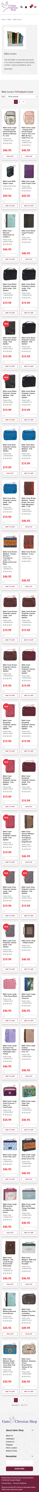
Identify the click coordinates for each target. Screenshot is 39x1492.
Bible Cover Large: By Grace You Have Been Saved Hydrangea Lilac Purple (10, 1050)
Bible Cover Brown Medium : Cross (29, 553)
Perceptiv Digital (14, 1480)
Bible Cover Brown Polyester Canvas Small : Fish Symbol (10, 668)
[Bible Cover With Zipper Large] (10, 171)
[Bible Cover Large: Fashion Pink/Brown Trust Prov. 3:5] (29, 1036)
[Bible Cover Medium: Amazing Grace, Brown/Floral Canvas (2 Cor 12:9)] (29, 1349)
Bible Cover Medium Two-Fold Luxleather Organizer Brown (28, 1312)
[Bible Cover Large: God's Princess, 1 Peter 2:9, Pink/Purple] (10, 1091)
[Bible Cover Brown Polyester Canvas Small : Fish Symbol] (10, 655)
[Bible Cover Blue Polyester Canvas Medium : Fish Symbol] (29, 435)
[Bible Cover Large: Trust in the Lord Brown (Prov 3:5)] (29, 1145)
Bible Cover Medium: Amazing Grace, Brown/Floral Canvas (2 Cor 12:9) (28, 1364)
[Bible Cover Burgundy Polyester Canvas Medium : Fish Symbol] (29, 710)
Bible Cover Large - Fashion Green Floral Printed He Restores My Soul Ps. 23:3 (10, 132)
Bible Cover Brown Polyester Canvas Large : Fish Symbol (10, 615)
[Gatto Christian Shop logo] (10, 7)
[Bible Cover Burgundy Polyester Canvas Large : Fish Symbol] (29, 655)
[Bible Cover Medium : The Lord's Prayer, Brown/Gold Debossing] (10, 1248)
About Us (9, 1436)
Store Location (11, 1448)
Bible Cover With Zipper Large (9, 182)
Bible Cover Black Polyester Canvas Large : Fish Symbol (28, 287)
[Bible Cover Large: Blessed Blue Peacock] (29, 984)
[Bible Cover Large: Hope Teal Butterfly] (29, 1091)
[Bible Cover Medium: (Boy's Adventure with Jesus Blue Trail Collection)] (10, 1349)
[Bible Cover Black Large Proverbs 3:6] (29, 221)
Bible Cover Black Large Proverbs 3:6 (28, 233)
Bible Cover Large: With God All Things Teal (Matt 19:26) (29, 1207)
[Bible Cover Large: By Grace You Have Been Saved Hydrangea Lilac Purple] (10, 1036)
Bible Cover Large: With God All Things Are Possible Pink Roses (10, 1208)
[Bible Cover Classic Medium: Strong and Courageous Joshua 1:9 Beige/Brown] (29, 822)
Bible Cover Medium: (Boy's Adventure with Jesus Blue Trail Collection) (9, 1363)
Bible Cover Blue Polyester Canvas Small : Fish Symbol (9, 501)
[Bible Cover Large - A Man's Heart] (29, 931)
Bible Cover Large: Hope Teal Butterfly (29, 1103)
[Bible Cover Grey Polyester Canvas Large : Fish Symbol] (10, 877)
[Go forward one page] (23, 102)
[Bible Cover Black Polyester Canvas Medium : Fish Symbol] (29, 328)
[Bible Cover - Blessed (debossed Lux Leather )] (10, 221)
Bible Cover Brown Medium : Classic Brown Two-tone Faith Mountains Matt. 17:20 (29, 502)
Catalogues (10, 1439)
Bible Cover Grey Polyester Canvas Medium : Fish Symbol (28, 890)
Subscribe (19, 1469)
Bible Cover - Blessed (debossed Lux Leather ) (8, 234)
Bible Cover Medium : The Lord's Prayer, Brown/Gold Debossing (8, 1262)
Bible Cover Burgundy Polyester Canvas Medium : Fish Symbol (28, 724)
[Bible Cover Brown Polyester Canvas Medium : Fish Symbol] (29, 601)
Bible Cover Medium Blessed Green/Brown (9, 1311)
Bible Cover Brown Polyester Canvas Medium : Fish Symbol (29, 615)
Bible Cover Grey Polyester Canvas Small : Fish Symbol (9, 944)
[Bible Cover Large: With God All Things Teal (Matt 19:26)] (29, 1194)
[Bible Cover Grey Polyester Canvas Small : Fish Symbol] (10, 931)
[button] (30, 7)
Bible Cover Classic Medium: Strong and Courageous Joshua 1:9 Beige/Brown (28, 837)
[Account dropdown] (26, 7)
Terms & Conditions (19, 1483)
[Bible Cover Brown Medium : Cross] (29, 542)
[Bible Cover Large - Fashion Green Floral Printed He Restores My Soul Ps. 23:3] (10, 118)
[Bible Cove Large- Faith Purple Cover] (29, 171)
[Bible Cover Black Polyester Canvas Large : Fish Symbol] (29, 274)
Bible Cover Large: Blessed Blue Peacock (29, 996)
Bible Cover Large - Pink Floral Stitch (10, 995)
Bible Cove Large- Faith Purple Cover (29, 182)
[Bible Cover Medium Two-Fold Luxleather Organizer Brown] (29, 1299)
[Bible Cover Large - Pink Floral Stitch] (10, 984)
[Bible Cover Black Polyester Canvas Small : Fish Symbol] (29, 381)
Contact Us (10, 1442)
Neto (31, 1478)
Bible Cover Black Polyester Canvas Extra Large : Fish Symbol (9, 287)
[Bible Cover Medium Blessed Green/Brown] (10, 1299)
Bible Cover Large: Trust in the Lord (10, 1156)
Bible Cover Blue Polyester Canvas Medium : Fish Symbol (28, 448)
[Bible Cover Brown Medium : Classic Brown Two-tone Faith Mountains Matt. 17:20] (29, 488)
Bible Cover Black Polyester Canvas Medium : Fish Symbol (28, 341)
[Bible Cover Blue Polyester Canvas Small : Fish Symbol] (10, 488)
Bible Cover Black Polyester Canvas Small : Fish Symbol (28, 394)
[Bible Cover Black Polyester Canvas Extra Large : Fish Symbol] (10, 274)
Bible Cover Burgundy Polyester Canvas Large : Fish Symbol (28, 669)
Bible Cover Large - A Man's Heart (28, 942)
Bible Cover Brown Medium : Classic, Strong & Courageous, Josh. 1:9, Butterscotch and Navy (10, 558)
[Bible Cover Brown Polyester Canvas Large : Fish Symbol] (10, 601)
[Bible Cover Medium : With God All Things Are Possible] (29, 1248)
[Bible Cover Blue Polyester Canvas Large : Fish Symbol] (10, 435)
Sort (3, 97)
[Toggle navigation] (35, 7)
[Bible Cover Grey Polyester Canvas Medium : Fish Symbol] (29, 877)
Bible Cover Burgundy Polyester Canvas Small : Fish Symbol (28, 780)
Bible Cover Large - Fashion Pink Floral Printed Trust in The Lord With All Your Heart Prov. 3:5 (28, 133)
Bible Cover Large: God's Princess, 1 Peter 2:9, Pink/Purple (10, 1104)
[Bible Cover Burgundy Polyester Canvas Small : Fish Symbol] (29, 766)
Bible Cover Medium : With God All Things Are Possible (29, 1261)
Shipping (9, 1445)
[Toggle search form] (22, 7)
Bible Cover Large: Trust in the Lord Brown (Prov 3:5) (29, 1157)
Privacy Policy (6, 1483)
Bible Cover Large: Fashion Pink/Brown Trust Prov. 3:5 (29, 1049)
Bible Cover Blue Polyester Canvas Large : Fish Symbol (9, 448)
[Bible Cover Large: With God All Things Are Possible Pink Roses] (10, 1194)
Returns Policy (11, 1451)
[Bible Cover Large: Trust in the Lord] (10, 1145)
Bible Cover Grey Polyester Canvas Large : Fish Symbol (9, 890)
